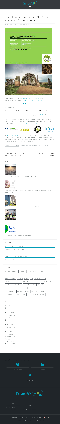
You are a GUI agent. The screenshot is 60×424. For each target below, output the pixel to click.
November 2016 (11, 336)
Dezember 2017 (11, 322)
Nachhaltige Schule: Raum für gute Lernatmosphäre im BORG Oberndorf (24, 206)
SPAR (29, 288)
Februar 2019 (10, 312)
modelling (7, 284)
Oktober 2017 (10, 324)
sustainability (43, 288)
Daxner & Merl (21, 275)
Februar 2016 (10, 341)
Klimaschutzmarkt (46, 281)
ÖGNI (18, 294)
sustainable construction (23, 291)
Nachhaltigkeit (26, 284)
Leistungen (14, 417)
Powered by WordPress (22, 420)
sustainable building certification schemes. (25, 123)
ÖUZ (47, 294)
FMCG (31, 278)
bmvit (42, 271)
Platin (38, 284)
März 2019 (9, 310)
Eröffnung (42, 275)
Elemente (13, 145)
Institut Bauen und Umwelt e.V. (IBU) (33, 114)
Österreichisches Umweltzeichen (36, 294)
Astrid (35, 420)
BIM (38, 271)
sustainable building (10, 291)
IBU (33, 145)
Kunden (21, 417)
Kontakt (39, 417)
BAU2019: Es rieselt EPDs (11, 221)
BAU (28, 271)
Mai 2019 (9, 305)
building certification (10, 275)
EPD (18, 145)
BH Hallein (33, 271)
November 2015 (11, 344)
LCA (36, 145)
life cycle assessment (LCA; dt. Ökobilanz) (18, 135)
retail (42, 284)
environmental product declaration (29, 98)
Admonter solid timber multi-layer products (34, 100)
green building (22, 281)
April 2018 (9, 320)
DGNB (27, 275)
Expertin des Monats (10, 278)
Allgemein (33, 24)
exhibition (49, 275)
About (27, 417)
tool (32, 291)
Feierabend (20, 278)
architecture (15, 271)
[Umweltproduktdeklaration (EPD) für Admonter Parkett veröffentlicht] (28, 61)
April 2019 (9, 308)
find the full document (30, 103)
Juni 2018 (9, 317)
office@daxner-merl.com (29, 409)
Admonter (7, 145)
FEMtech (26, 278)
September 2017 (11, 327)
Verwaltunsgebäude (10, 294)
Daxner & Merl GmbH (21, 24)
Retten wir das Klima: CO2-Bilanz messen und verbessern (20, 176)
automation (22, 271)
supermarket (35, 288)
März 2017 (9, 332)
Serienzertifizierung (21, 288)
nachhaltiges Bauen (17, 284)
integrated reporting (35, 281)
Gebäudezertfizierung (40, 278)
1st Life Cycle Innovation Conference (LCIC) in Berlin (18, 235)
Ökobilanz (40, 145)
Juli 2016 (9, 339)
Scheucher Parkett (10, 288)
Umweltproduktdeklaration (11, 147)
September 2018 (11, 315)
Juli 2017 (9, 329)
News (33, 417)
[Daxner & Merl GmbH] (29, 393)
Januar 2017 (10, 334)
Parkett (45, 145)
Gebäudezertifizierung (25, 145)
